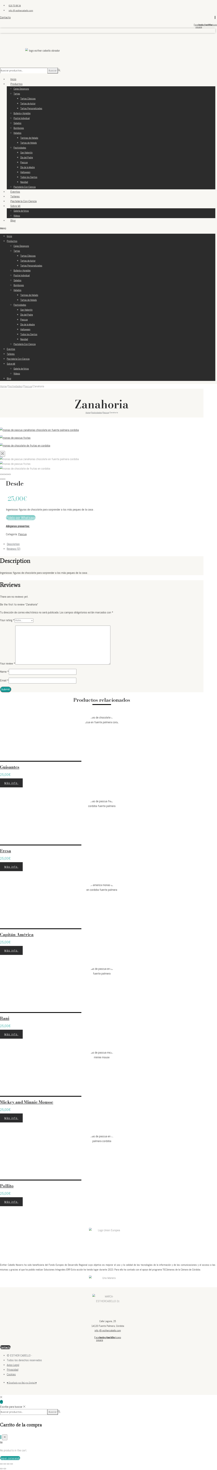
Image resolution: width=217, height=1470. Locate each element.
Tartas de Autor (27, 103)
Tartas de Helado (28, 142)
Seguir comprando (10, 1458)
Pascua (24, 162)
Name (4, 671)
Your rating (7, 620)
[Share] (4, 474)
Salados (17, 123)
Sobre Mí (15, 206)
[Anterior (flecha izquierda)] (1, 479)
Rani (4, 1018)
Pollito (7, 1186)
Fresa (5, 851)
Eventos (11, 349)
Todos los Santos (28, 177)
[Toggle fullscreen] (6, 474)
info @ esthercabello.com (108, 1330)
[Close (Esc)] (1, 474)
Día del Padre (26, 157)
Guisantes (9, 767)
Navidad (24, 182)
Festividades (20, 147)
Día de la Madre (27, 167)
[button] (107, 228)
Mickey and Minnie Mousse (26, 1102)
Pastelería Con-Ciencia (25, 187)
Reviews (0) (13, 549)
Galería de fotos (21, 210)
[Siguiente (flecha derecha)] (4, 479)
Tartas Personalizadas (31, 108)
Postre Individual (22, 118)
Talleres (11, 354)
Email (4, 680)
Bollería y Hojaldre (22, 113)
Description (13, 544)
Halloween (25, 172)
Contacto (5, 17)
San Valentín (26, 152)
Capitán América (17, 934)
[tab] (105, 544)
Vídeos (17, 373)
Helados (17, 133)
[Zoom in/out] (9, 474)
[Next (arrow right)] (4, 1468)
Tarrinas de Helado (29, 137)
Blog (13, 220)
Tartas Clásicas (28, 98)
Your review (7, 663)
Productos (16, 84)
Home (3, 386)
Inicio (9, 236)
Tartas (17, 93)
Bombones (19, 128)
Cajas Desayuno (21, 88)
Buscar (53, 70)
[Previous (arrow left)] (1, 1468)
